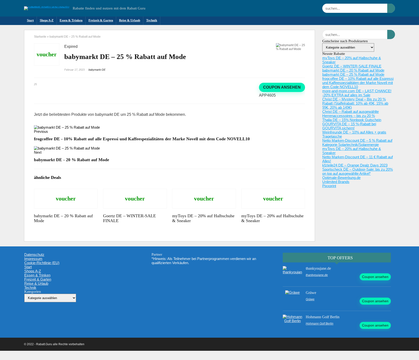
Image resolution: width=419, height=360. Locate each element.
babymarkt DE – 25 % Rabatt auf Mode (353, 74)
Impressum (33, 259)
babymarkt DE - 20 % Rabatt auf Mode (71, 159)
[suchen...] (391, 8)
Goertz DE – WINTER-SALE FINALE (351, 66)
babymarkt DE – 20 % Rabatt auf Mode (353, 70)
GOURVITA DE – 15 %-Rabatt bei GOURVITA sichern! (349, 126)
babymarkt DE (97, 69)
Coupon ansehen (282, 87)
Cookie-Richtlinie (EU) (41, 263)
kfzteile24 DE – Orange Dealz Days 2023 (354, 165)
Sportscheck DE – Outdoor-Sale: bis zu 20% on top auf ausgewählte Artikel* (357, 171)
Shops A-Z (47, 20)
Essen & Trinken (71, 20)
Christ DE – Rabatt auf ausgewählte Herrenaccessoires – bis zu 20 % (350, 113)
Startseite (40, 36)
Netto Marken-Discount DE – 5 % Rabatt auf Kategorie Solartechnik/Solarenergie (357, 142)
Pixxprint (329, 186)
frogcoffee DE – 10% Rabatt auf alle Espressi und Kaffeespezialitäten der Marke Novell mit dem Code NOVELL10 (358, 82)
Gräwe (311, 293)
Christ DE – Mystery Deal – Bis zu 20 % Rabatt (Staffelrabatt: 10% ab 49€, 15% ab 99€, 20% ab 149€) (355, 103)
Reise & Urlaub (129, 20)
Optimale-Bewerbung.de (341, 178)
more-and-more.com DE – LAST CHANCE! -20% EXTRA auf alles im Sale (356, 93)
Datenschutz (34, 254)
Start (30, 20)
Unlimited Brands (335, 182)
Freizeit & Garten (101, 20)
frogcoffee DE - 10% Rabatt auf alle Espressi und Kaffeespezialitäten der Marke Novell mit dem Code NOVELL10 (142, 138)
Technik (151, 20)
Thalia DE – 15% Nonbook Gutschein (351, 120)
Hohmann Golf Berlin (322, 317)
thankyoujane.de (318, 268)
